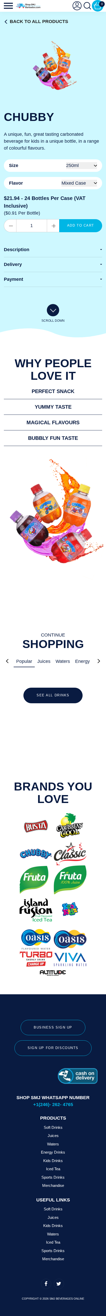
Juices (43, 661)
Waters (63, 661)
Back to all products (39, 21)
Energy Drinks (53, 1152)
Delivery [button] (13, 264)
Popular (24, 661)
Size (13, 165)
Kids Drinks (53, 1160)
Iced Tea (53, 1169)
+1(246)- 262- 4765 (53, 1104)
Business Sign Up (53, 1027)
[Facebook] (46, 1284)
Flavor (16, 183)
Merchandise (53, 1185)
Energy (82, 661)
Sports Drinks (53, 1177)
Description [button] (16, 249)
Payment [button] (13, 279)
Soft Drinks (53, 1127)
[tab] (53, 249)
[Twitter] (59, 1284)
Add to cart (80, 225)
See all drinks (53, 695)
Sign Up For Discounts (53, 1048)
